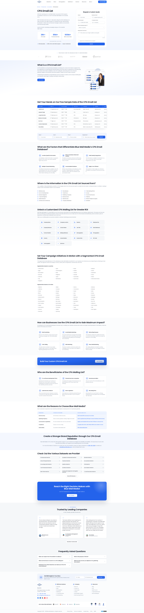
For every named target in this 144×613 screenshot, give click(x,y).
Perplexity (78, 604)
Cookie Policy (86, 611)
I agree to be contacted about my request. (88, 40)
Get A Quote (99, 361)
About (90, 1)
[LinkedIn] (40, 598)
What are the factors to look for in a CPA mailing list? (51, 560)
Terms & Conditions (78, 611)
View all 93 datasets (71, 476)
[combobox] (91, 27)
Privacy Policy (69, 611)
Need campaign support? (83, 25)
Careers (75, 591)
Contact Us (76, 588)
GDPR (95, 611)
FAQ (93, 588)
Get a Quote (41, 80)
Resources (84, 1)
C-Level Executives (60, 593)
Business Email (95, 15)
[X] (42, 598)
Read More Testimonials (72, 541)
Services (77, 1)
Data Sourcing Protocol (78, 595)
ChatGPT (56, 604)
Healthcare (70, 1)
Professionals (43, 6)
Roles (55, 1)
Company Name (95, 20)
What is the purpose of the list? (81, 556)
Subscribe (100, 577)
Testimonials (76, 590)
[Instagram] (47, 598)
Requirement (85, 134)
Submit (91, 44)
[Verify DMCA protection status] (104, 611)
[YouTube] (44, 598)
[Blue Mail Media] (39, 2)
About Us (76, 586)
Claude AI (64, 604)
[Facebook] (38, 598)
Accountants (49, 6)
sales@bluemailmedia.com (65, 447)
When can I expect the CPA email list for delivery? (50, 556)
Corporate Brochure (96, 591)
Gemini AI (71, 604)
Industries (49, 1)
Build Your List (102, 1)
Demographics (62, 1)
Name (79, 15)
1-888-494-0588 (91, 445)
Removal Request (95, 593)
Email (54, 134)
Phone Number (81, 20)
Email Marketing (59, 595)
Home (39, 6)
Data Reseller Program (78, 593)
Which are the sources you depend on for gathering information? (86, 561)
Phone (69, 134)
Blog (93, 586)
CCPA (91, 611)
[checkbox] (78, 41)
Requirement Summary (82, 30)
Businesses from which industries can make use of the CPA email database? (52, 565)
